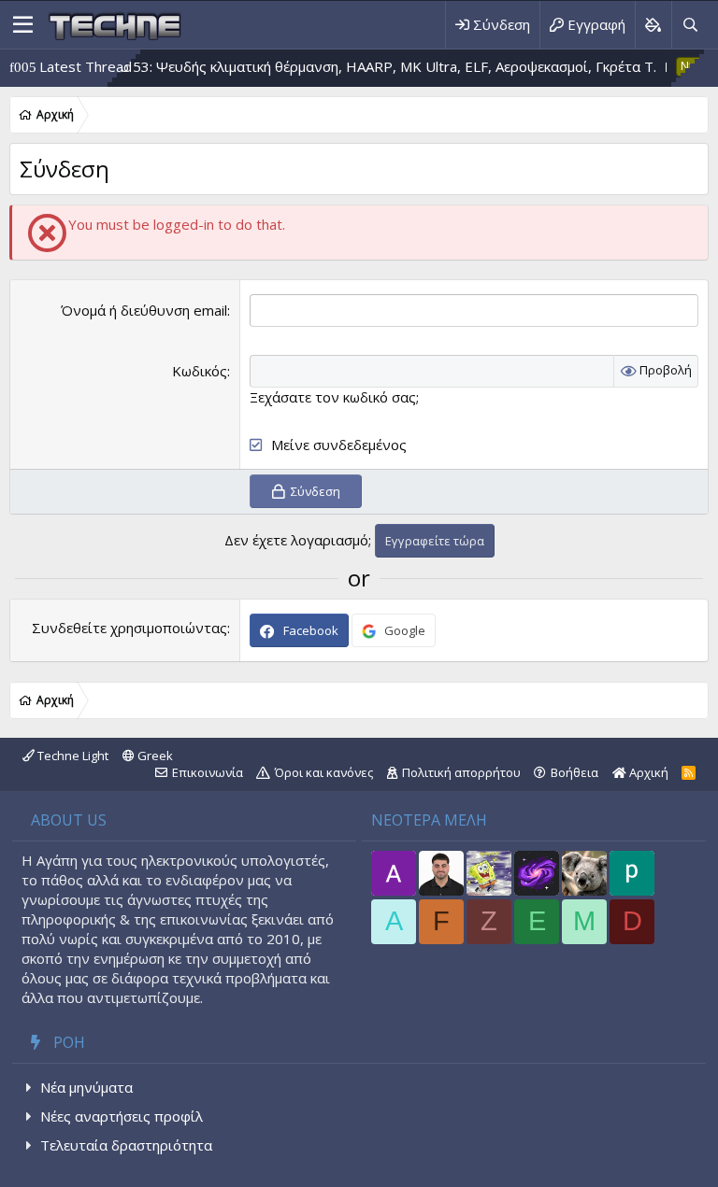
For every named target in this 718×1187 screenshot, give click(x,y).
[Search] (690, 25)
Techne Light (71, 755)
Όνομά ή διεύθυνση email (144, 310)
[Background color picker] (653, 25)
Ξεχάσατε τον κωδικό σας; (334, 397)
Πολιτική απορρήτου (461, 772)
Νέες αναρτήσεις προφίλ (121, 1116)
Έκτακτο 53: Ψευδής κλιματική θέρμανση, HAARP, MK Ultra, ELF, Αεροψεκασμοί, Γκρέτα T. (344, 66)
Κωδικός (199, 370)
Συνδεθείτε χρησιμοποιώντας (129, 627)
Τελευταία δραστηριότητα (126, 1145)
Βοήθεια (574, 772)
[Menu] (23, 25)
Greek (154, 755)
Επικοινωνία (207, 772)
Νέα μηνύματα (86, 1087)
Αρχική (647, 772)
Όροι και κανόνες (324, 772)
